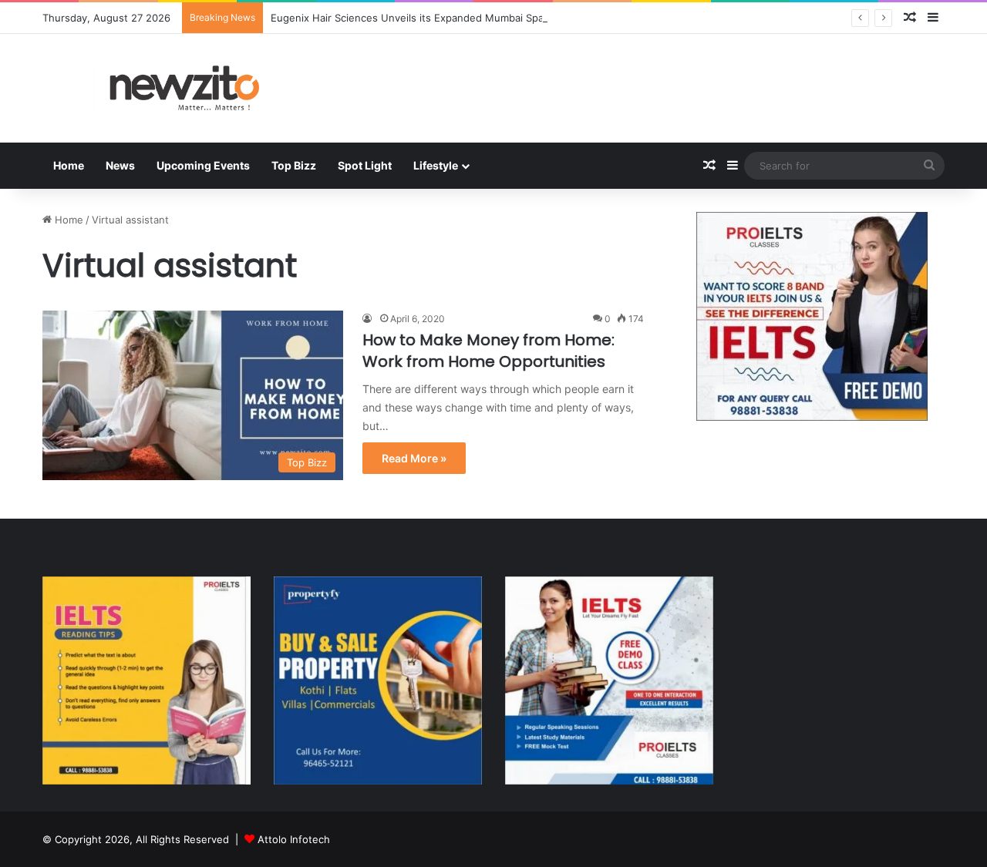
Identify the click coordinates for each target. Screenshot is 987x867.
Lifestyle (435, 165)
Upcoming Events (203, 165)
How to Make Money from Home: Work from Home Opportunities (488, 350)
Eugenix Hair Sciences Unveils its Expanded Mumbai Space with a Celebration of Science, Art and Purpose (528, 18)
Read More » (414, 458)
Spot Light (365, 165)
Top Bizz (293, 165)
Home (68, 165)
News (120, 165)
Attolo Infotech (294, 839)
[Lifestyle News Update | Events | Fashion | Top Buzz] (185, 88)
